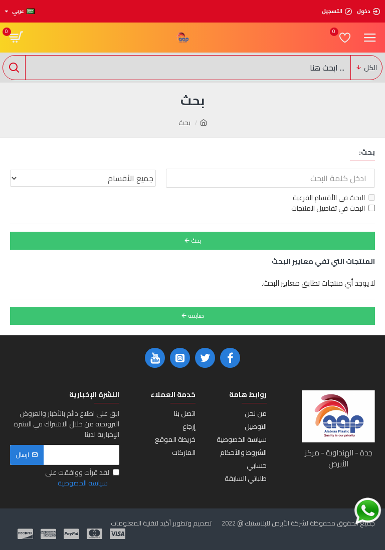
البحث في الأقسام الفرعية (329, 198)
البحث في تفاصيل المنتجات (328, 208)
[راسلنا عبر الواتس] (367, 511)
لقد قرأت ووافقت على (77, 477)
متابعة (196, 315)
